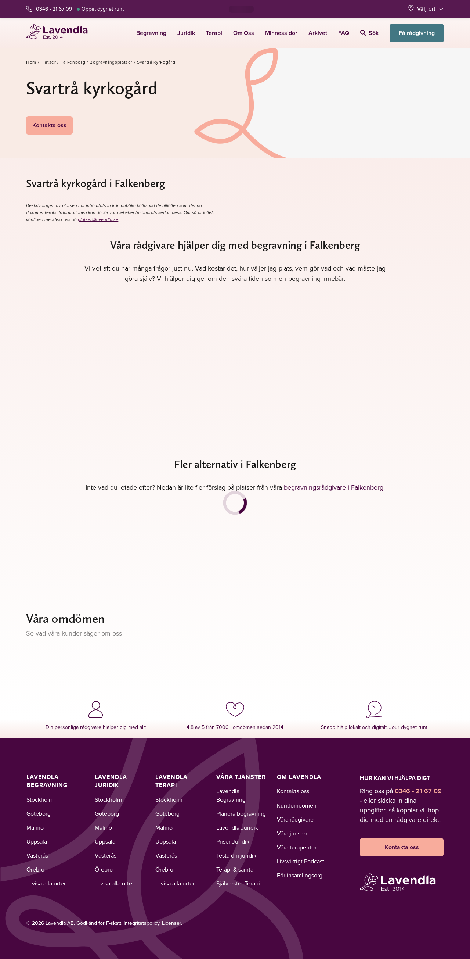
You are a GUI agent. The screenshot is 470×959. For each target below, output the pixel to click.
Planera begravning (241, 813)
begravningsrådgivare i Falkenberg (333, 487)
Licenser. (172, 923)
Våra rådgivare (295, 819)
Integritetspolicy (141, 923)
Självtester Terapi (238, 883)
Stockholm (40, 799)
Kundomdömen (297, 805)
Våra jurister (292, 833)
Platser (48, 62)
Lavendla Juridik (111, 781)
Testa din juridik (236, 855)
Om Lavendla (299, 777)
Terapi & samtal (235, 869)
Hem (31, 62)
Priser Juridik (232, 841)
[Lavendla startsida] (60, 33)
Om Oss (243, 33)
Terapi (214, 33)
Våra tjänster (241, 777)
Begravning (151, 33)
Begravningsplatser (111, 62)
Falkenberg (73, 62)
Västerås (37, 855)
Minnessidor (281, 33)
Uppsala (36, 841)
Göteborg (38, 813)
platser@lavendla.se (98, 219)
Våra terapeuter (297, 847)
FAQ (343, 33)
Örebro (35, 869)
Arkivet (317, 33)
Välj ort (426, 8)
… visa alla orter (46, 883)
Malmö (35, 827)
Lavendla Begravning (47, 781)
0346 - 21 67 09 (54, 8)
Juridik (186, 33)
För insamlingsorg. (300, 875)
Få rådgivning (417, 33)
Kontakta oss (49, 125)
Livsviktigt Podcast (300, 861)
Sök (374, 33)
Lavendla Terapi (171, 781)
